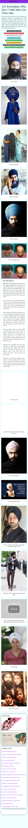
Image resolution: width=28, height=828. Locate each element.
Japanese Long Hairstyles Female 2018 (11, 754)
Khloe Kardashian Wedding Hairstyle (11, 780)
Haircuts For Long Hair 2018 (9, 769)
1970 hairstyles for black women (14, 35)
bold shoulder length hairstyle (14, 42)
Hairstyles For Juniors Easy (8, 771)
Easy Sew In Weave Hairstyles (9, 792)
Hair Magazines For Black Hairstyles (11, 786)
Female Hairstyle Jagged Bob (9, 757)
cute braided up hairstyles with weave (14, 47)
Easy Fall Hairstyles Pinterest (9, 751)
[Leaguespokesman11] (14, 738)
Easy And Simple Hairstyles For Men (11, 777)
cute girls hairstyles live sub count (14, 40)
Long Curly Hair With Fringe (9, 789)
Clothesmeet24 (13, 1)
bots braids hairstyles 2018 (14, 38)
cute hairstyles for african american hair (14, 33)
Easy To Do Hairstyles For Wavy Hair (11, 800)
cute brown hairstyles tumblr (14, 31)
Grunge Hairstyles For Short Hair (10, 806)
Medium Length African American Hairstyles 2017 (14, 774)
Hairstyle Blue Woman (7, 803)
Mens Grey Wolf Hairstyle (8, 760)
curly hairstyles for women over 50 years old (14, 45)
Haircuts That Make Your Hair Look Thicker (12, 794)
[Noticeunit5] (14, 724)
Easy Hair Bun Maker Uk (8, 766)
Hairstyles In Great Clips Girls (9, 797)
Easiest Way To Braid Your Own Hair (11, 763)
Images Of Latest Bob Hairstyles (10, 783)
